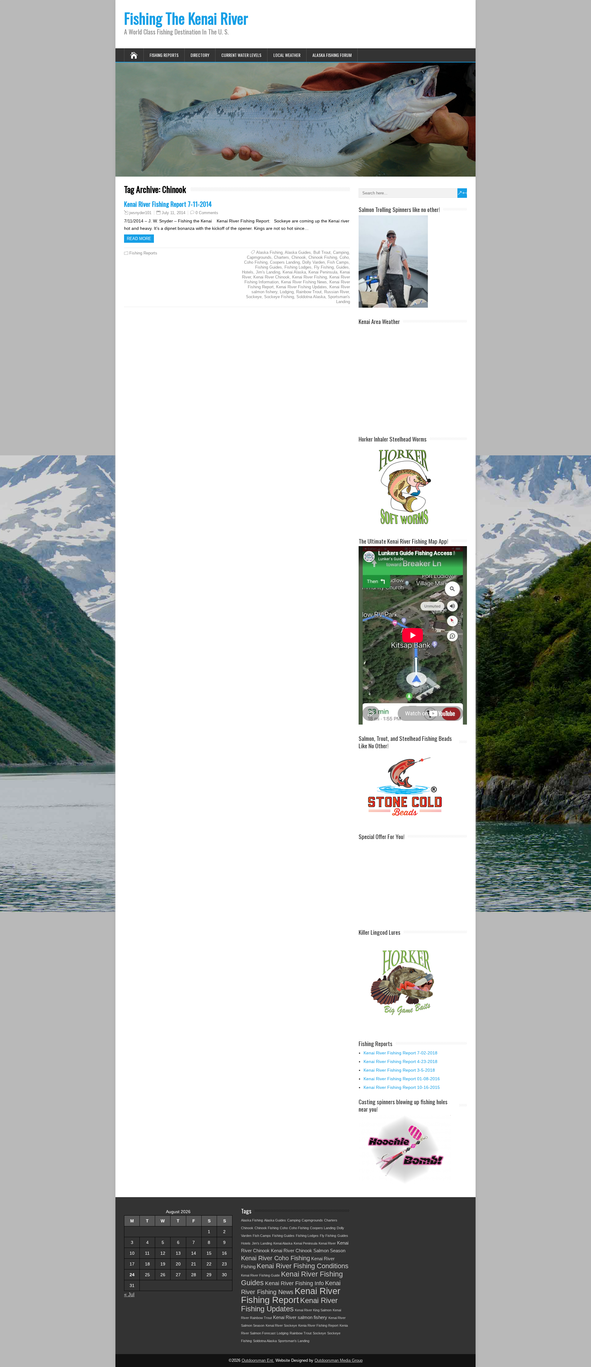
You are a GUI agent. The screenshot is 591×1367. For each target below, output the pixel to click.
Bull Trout (322, 252)
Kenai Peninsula (322, 272)
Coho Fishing (255, 262)
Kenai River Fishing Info (294, 1283)
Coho (344, 257)
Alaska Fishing (269, 252)
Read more (139, 238)
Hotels (247, 272)
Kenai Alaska (294, 272)
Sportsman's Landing (339, 299)
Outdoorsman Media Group (339, 1360)
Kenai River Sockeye (281, 1325)
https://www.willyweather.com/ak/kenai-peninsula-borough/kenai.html (413, 424)
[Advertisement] (405, 879)
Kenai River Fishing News (304, 282)
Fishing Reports (164, 55)
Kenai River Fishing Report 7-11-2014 (168, 204)
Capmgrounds (259, 257)
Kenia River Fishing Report (318, 1325)
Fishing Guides (268, 267)
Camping (341, 252)
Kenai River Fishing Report (290, 1295)
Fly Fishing (324, 267)
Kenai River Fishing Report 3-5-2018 (399, 1070)
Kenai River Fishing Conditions (302, 1266)
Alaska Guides (298, 252)
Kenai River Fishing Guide (260, 1275)
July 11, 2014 (173, 212)
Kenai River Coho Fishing (275, 1258)
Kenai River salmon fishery (300, 1317)
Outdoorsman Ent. (258, 1360)
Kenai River (327, 1243)
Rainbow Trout (309, 292)
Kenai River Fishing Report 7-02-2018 (400, 1052)
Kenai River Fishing (309, 277)
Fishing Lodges (298, 267)
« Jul (129, 1294)
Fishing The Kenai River (186, 18)
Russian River (336, 292)
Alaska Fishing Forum (332, 55)
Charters (281, 257)
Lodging (287, 292)
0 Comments (206, 212)
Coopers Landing (285, 262)
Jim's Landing (268, 272)
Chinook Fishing (322, 257)
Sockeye (254, 296)
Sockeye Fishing (279, 296)
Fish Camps (338, 262)
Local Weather (286, 55)
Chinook (298, 257)
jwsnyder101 (140, 213)
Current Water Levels (241, 55)
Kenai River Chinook (271, 277)
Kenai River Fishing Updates (301, 287)
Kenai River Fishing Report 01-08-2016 (402, 1078)
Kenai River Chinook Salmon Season (308, 1250)
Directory (200, 55)
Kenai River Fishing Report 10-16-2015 (402, 1087)
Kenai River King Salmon (313, 1310)
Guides (342, 267)
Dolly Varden (313, 262)
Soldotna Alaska (310, 296)
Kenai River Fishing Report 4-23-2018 (400, 1061)
